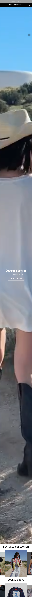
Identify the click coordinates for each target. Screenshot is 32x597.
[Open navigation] (3, 4)
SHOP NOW (16, 572)
